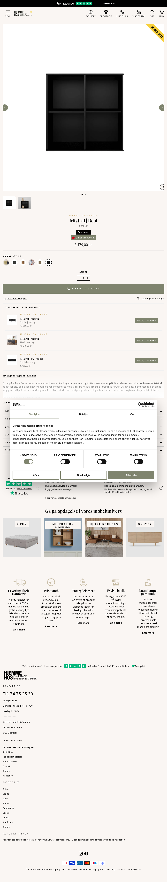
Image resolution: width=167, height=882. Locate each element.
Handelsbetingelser (12, 756)
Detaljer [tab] (83, 414)
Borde (6, 803)
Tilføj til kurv (146, 320)
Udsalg (6, 812)
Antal (83, 272)
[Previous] (4, 107)
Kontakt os (8, 752)
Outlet (6, 817)
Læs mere (9, 402)
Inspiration (8, 775)
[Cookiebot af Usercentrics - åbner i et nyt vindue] (140, 404)
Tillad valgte (83, 475)
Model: (7, 255)
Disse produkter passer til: (24, 307)
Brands (6, 770)
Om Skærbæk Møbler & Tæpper (18, 747)
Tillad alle (131, 475)
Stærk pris (8, 822)
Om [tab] (132, 414)
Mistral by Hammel (83, 215)
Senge (6, 793)
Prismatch (7, 766)
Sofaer (6, 789)
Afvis (36, 475)
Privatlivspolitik (10, 761)
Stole (5, 798)
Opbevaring (8, 808)
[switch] (65, 461)
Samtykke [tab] (34, 414)
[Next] (162, 107)
